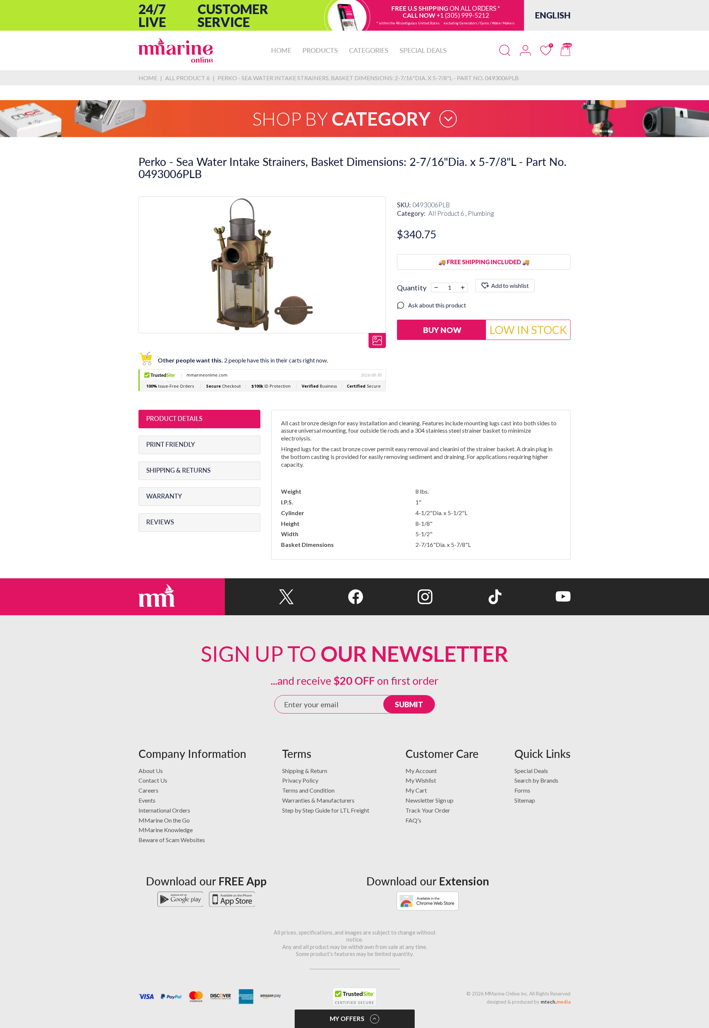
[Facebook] (328, 596)
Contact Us (152, 780)
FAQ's (413, 820)
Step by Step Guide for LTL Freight (325, 810)
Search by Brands (536, 780)
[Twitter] (259, 596)
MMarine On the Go (164, 820)
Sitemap (524, 800)
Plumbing (481, 213)
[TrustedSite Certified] (354, 997)
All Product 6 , (448, 213)
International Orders (164, 810)
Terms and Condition (308, 790)
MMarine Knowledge (165, 829)
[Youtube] (536, 596)
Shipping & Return (304, 770)
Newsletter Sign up (429, 800)
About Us (150, 770)
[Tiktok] (466, 596)
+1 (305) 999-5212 (462, 15)
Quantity (412, 287)
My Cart (416, 790)
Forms (522, 790)
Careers (148, 790)
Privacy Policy (300, 780)
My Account (421, 770)
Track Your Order (427, 810)
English (553, 15)
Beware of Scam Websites (171, 839)
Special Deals (531, 770)
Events (146, 800)
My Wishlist (420, 780)
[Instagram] (397, 596)
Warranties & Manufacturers (318, 800)
